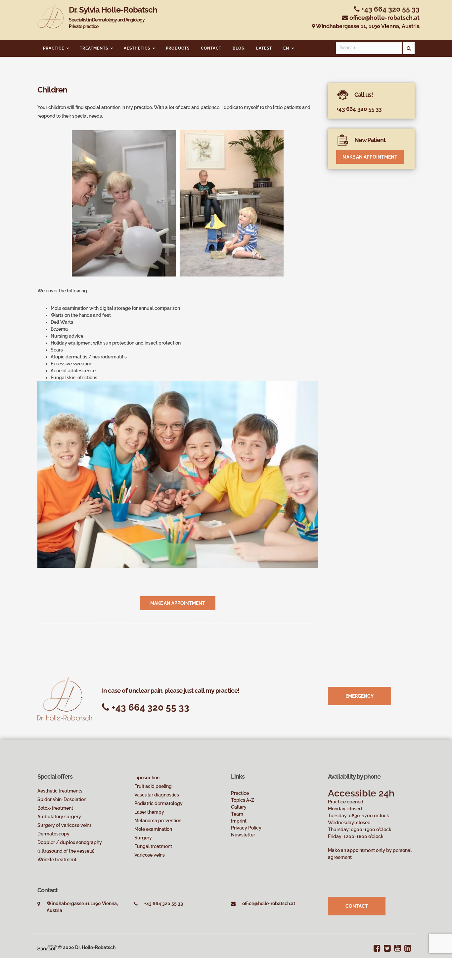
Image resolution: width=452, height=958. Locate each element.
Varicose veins (149, 855)
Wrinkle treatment (56, 859)
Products (178, 48)
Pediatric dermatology (158, 803)
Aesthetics (137, 48)
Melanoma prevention (157, 820)
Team (237, 814)
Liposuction (146, 777)
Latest (264, 48)
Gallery (239, 807)
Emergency (359, 696)
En (286, 48)
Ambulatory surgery (59, 816)
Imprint (239, 821)
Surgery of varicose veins (64, 825)
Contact (211, 48)
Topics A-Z (242, 800)
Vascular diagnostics (156, 794)
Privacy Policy (246, 827)
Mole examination (153, 829)
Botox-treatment (55, 808)
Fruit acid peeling (153, 786)
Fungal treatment (153, 846)
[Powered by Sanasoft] (47, 947)
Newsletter (243, 834)
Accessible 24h (361, 793)
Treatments (94, 48)
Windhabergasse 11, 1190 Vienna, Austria (367, 26)
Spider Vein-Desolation (61, 799)
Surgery (143, 837)
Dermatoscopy (53, 833)
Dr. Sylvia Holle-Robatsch (113, 17)
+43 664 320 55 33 (390, 9)
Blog (239, 48)
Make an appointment (177, 603)
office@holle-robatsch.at (384, 17)
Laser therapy (149, 812)
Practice (53, 48)
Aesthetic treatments (59, 790)
